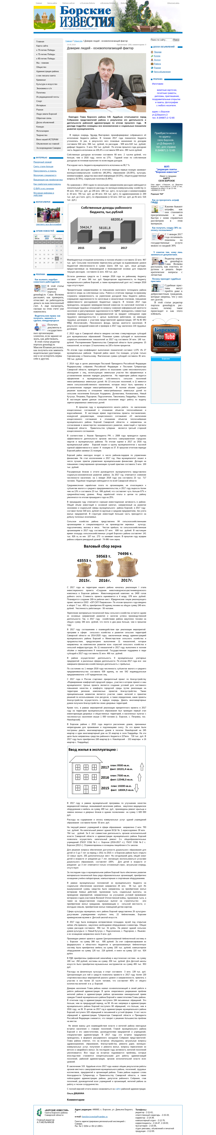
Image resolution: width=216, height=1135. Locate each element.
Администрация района (47, 71)
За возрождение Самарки (48, 148)
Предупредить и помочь (45, 171)
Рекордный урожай (43, 162)
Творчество (41, 135)
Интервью (41, 105)
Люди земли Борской (46, 114)
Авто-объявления (162, 71)
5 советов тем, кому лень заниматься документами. (166, 253)
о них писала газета (46, 75)
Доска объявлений (45, 122)
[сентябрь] (57, 237)
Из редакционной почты (47, 97)
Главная (39, 3)
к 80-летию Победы (107, 3)
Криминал (41, 80)
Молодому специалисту (45, 175)
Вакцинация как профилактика (48, 180)
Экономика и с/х (44, 88)
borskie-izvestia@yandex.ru (95, 1116)
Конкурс (40, 127)
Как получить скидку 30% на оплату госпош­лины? (166, 229)
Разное (39, 110)
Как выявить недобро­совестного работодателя (47, 280)
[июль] (37, 237)
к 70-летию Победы (45, 50)
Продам (157, 52)
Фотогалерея (42, 131)
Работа (157, 64)
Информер (125, 3)
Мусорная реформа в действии (44, 194)
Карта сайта (52, 3)
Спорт (39, 101)
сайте (118, 1089)
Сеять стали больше (43, 166)
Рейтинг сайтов (68, 3)
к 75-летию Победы (87, 3)
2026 (47, 238)
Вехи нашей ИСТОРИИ (47, 139)
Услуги (157, 60)
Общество (41, 67)
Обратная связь (173, 3)
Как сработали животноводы (47, 184)
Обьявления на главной (47, 144)
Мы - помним (42, 63)
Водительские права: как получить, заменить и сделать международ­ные (47, 318)
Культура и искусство (46, 84)
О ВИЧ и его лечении (44, 188)
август (46, 236)
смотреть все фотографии (48, 224)
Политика (40, 92)
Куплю (157, 56)
